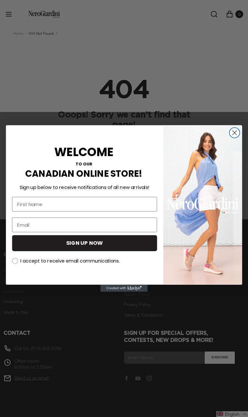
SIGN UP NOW (84, 243)
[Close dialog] (234, 132)
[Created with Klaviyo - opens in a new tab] (124, 288)
